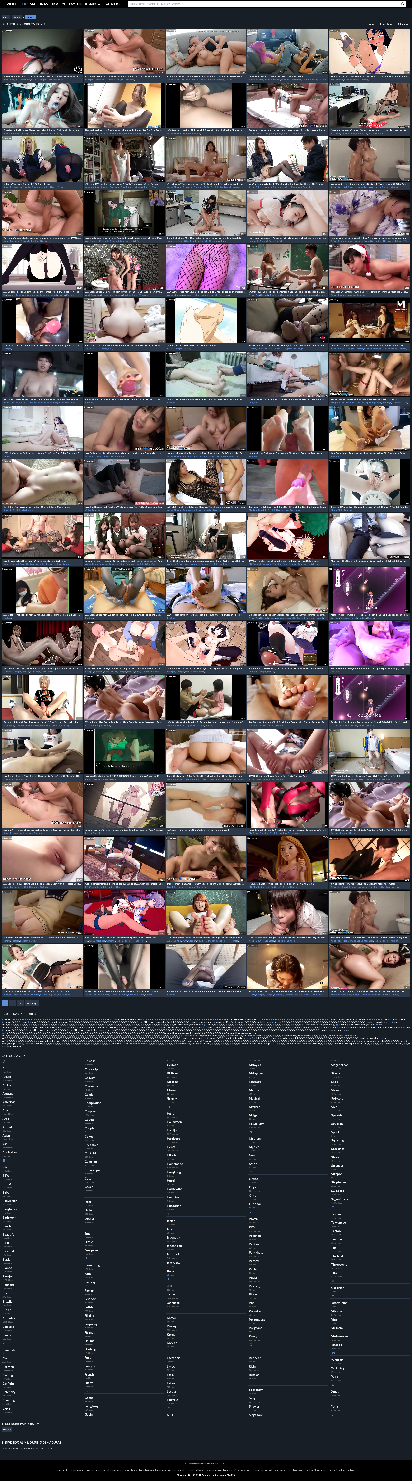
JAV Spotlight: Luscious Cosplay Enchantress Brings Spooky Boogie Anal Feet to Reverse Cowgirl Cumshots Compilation (206, 937)
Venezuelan (339, 1302)
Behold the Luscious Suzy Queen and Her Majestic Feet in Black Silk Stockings (206, 991)
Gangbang (92, 1406)
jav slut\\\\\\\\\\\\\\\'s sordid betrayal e (270, 1038)
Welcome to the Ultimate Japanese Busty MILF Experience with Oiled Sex (368, 184)
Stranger (337, 1165)
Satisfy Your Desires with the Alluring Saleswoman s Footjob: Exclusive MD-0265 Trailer (42, 399)
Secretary (256, 1389)
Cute (122, 187)
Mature (397, 241)
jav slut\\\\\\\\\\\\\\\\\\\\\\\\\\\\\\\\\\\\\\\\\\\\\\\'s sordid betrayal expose (234, 1043)
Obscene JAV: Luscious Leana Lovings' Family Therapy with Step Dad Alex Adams (124, 184)
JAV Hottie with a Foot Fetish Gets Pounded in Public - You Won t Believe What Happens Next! (370, 830)
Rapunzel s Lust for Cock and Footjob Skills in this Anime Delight (282, 884)
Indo (170, 1229)
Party (253, 1269)
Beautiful (342, 187)
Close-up (284, 295)
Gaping (89, 1414)
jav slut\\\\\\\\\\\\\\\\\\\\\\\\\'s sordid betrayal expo (327, 1035)
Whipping (223, 241)
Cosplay (27, 187)
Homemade (295, 79)
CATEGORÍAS (112, 3)
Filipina (89, 1315)
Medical (254, 1098)
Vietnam (337, 1328)
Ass (87, 241)
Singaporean (339, 1065)
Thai (334, 1248)
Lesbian (57, 564)
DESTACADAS (93, 3)
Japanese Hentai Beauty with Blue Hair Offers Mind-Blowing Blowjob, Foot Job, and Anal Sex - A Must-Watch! (288, 507)
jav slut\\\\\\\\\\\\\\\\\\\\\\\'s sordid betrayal (24, 1030)
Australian (9, 1152)
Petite (147, 187)
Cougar (90, 1119)
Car (4, 1358)
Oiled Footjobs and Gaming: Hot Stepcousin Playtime (276, 76)
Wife (60, 79)
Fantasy (359, 348)
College (90, 1078)
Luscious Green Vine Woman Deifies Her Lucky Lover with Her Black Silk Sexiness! (124, 345)
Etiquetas (403, 24)
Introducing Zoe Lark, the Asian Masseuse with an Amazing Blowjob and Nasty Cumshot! (42, 76)
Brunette (194, 79)
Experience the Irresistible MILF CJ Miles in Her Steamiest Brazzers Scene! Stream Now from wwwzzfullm (206, 76)
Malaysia (255, 1065)
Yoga (334, 1406)
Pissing (364, 79)
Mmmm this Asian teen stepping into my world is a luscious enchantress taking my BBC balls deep (370, 991)
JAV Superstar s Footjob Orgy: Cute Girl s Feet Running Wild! (198, 830)
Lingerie (141, 133)
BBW (184, 940)
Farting (89, 1290)
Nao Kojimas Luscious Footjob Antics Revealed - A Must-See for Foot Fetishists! (124, 130)
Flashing (90, 1349)
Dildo (340, 510)
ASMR (6, 1076)
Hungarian (174, 1206)
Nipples (254, 1147)
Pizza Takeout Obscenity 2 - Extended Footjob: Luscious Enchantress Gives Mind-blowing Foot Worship (288, 830)
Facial (207, 187)
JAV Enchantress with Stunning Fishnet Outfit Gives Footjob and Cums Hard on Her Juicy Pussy (206, 291)
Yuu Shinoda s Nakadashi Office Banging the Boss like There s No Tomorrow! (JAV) (288, 184)
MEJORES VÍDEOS (72, 3)
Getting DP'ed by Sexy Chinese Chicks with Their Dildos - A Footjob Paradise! (370, 507)
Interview (173, 1262)
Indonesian (174, 1246)
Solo (334, 1107)
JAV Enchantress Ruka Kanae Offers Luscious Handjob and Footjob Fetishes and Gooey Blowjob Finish (124, 453)
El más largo (386, 24)
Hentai (356, 79)
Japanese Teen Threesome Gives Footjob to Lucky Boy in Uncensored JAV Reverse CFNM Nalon (124, 561)
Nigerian (255, 1138)
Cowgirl (26, 133)
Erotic (89, 1242)
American (8, 1102)
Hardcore (52, 79)
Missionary (234, 187)
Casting (7, 1375)
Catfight (8, 1383)
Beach (6, 1226)
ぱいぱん (229, 1022)
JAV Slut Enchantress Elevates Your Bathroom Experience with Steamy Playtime (124, 238)
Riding (104, 348)
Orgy (153, 564)
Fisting (6, 940)
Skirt (60, 187)
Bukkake (8, 1326)
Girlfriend (284, 887)
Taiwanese (338, 1222)
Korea (171, 1334)
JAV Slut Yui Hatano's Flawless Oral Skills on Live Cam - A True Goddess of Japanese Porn (42, 830)
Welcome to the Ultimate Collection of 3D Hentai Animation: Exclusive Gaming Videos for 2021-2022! (42, 937)
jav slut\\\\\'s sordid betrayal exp (171, 1027)
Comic (89, 1094)
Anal (5, 79)
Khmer (171, 1318)
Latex (171, 1366)
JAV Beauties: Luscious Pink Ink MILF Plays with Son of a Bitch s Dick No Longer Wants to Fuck (206, 130)
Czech (89, 1187)
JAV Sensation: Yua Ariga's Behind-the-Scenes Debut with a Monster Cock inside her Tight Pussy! (42, 884)
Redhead (255, 1358)
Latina (305, 79)
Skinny (65, 564)
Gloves (140, 994)
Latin (170, 1375)
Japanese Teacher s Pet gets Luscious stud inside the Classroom (36, 991)
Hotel (318, 564)
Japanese (25, 79)
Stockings (298, 348)
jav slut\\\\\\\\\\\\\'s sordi (16, 1022)
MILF (170, 1415)
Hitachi (171, 1155)
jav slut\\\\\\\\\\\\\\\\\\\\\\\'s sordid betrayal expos (190, 1022)
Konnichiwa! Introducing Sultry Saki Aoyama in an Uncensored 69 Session (368, 238)
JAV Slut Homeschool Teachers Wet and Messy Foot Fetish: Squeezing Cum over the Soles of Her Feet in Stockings (124, 507)
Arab (261, 79)
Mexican (254, 1107)
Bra (4, 1293)
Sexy (149, 133)
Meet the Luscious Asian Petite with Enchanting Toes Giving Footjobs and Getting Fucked (206, 776)
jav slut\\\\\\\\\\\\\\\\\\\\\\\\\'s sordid (375, 1043)
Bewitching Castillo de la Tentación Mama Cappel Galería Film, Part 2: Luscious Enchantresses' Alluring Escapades (370, 722)
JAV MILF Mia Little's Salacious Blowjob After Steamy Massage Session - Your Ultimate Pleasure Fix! (206, 507)
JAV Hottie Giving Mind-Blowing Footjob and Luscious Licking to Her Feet (204, 399)
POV (154, 187)
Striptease (338, 1182)
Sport (335, 1132)
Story (335, 1157)
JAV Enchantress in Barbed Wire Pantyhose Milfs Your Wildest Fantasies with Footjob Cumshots (288, 345)
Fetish (34, 79)
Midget (254, 1115)
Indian (42, 564)
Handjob (132, 133)
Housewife (232, 456)
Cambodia (9, 1350)
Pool (252, 1302)
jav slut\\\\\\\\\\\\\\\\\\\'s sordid (44, 1022)
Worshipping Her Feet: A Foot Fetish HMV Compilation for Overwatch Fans (123, 722)
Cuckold (90, 1153)
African (7, 1085)
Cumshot (275, 79)
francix (406, 1027)
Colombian (92, 1086)
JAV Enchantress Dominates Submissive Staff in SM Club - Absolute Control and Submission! (124, 291)
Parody (32, 940)
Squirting (308, 187)
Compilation (93, 1103)
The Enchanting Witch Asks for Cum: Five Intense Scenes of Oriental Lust (368, 345)
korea (219, 1022)
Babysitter (9, 1201)
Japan (360, 187)
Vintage (336, 1344)
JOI (169, 1286)
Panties (363, 133)
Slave (371, 133)
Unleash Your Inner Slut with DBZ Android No (26, 184)
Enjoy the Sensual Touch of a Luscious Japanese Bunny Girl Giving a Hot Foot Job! (206, 561)
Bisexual (14, 564)
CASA (55, 3)
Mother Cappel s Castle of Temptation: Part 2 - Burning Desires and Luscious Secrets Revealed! (370, 614)
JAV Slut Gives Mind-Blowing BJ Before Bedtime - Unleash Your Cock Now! (205, 722)
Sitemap (181, 1475)
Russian (254, 1375)
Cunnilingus (33, 295)
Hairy (205, 779)
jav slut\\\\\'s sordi (22, 1043)
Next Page (32, 1003)
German (172, 1065)
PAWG (253, 1219)
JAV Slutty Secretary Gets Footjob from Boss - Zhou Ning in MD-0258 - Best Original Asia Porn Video (288, 991)
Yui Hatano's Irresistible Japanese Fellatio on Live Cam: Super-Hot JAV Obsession (42, 238)
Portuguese (257, 1319)
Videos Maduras (27, 4)
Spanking (337, 1123)
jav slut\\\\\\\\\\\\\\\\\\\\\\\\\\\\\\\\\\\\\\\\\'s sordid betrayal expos (222, 1032)
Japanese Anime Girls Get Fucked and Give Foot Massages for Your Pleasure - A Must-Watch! (124, 830)
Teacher (379, 133)
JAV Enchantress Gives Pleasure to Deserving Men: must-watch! (363, 884)
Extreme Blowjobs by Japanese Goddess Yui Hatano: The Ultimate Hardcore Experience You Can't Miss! (124, 76)
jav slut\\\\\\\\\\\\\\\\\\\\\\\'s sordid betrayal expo (130, 1027)
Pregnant (255, 1328)
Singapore (256, 1415)
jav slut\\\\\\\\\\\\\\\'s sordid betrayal (254, 1022)
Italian (49, 564)
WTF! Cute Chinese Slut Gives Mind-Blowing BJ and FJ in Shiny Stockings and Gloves (124, 991)
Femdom (339, 79)
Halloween (174, 1122)
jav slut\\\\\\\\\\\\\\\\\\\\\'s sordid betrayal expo (68, 1030)
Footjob (30, 17)
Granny (172, 1098)
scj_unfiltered (340, 1199)
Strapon (213, 241)
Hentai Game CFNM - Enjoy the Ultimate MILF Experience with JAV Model (286, 668)
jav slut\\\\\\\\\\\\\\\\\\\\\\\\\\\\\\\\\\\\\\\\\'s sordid (84, 1027)
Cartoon (335, 618)
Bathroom (9, 1217)
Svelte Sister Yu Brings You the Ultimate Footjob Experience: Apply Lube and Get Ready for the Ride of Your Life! (370, 668)
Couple (203, 456)
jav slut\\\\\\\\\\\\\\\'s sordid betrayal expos (288, 1043)
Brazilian (8, 1301)
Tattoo (228, 79)
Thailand (337, 1256)
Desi (88, 1202)
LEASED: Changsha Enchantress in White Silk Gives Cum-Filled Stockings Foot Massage (42, 453)
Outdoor (300, 133)
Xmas (335, 1391)
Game (97, 779)
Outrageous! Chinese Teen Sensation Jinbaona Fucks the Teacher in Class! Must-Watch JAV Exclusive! (288, 291)
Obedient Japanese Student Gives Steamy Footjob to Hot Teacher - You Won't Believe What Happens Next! (370, 130)
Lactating (173, 1358)
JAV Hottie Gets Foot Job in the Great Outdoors (191, 345)
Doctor (89, 1218)
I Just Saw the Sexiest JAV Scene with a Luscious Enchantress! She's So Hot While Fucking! (288, 238)
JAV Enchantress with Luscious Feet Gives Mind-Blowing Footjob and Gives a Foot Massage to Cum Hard (124, 614)
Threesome (400, 348)
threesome (98, 1030)
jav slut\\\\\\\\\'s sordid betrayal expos (357, 1024)
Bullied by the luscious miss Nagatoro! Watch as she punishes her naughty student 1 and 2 (370, 76)
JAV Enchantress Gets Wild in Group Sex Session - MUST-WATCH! (364, 399)
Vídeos (17, 17)
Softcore (337, 1098)
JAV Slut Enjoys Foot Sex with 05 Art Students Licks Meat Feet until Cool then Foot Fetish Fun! (42, 614)
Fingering (271, 133)
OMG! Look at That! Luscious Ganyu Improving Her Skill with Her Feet (120, 937)
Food (88, 1357)
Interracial (174, 1254)
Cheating (198, 187)
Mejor (371, 24)
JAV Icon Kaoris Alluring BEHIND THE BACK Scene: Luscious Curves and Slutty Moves (124, 776)
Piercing (220, 79)
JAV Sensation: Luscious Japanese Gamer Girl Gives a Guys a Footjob (365, 776)
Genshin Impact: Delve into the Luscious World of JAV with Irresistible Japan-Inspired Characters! (124, 884)
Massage (216, 510)
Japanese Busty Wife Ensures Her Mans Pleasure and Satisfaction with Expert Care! (206, 453)
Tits (157, 671)
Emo (88, 1233)
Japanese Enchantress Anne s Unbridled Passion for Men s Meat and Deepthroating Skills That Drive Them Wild (370, 291)
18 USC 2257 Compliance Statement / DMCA (211, 1475)
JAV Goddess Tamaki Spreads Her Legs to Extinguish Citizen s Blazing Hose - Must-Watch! (206, 668)
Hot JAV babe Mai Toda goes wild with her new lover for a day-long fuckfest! (287, 937)
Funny (89, 1383)
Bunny (6, 1335)
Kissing (394, 187)
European (91, 1250)
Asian (11, 79)
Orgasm (288, 348)
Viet (334, 1319)
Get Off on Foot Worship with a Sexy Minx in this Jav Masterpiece (36, 507)
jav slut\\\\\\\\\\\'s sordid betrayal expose (229, 1038)
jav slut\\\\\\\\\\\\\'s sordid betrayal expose (232, 1035)
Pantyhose (296, 187)
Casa (5, 17)
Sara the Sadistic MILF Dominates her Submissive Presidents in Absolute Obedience (206, 238)
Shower (254, 1406)
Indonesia (254, 241)
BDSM (252, 994)
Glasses (139, 187)
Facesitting (183, 241)
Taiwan (25, 994)
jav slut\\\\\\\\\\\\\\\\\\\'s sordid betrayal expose (334, 1043)
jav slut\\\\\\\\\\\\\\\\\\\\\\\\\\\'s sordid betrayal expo (382, 1019)
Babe (176, 79)
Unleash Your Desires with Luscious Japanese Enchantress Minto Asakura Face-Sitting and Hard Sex (288, 614)
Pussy (140, 241)
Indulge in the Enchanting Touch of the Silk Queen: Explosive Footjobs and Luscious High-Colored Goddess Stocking (288, 453)
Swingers (337, 1190)
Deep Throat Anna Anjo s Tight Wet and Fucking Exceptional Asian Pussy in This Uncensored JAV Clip (206, 884)
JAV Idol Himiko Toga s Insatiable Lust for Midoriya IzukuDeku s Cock (284, 561)
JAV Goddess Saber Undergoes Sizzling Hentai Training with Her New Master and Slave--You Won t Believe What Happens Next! (42, 291)
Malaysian (256, 1073)
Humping (173, 1197)
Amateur (253, 79)
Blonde (10, 725)
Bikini (5, 1243)
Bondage (386, 402)
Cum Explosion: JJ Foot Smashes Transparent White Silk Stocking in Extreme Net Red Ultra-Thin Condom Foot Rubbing (370, 453)
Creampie (110, 79)
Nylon (280, 348)
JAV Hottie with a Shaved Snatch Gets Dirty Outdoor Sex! (278, 776)
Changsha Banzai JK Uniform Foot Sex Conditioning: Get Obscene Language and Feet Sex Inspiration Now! (288, 399)
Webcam (337, 1360)
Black (94, 133)
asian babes (375, 1038)
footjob (7, 1429)
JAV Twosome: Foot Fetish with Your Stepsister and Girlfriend (34, 561)
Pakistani (255, 1235)
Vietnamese (339, 1336)
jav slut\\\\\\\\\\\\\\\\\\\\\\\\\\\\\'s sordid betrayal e (278, 1035)
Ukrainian (337, 1288)
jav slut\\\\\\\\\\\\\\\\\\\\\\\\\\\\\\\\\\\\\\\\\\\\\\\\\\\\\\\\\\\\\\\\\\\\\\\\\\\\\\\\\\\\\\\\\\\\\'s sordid (328, 1038)
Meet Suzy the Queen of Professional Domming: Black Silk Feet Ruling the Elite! (370, 561)
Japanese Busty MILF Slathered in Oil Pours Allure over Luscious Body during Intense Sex (370, 937)
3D (332, 79)
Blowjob (89, 79)
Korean (149, 994)
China (258, 187)
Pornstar (255, 1311)
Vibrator (337, 1311)
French (89, 1374)
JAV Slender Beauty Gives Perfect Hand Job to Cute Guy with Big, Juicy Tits (41, 776)
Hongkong (174, 1172)
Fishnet (205, 295)
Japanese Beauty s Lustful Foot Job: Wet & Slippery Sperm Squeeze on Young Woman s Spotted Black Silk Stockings (42, 345)
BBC (17, 79)
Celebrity (8, 1392)
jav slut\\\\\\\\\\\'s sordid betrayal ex (208, 1027)
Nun (252, 1155)
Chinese (178, 295)
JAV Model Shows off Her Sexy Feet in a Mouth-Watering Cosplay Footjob (204, 614)
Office (253, 1179)
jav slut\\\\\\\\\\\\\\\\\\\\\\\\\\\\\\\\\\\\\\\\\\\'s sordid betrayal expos (170, 1043)
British (6, 1310)
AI (3, 1068)
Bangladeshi (10, 1209)
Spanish (336, 1115)
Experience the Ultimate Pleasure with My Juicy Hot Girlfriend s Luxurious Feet (42, 130)
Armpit (334, 402)
